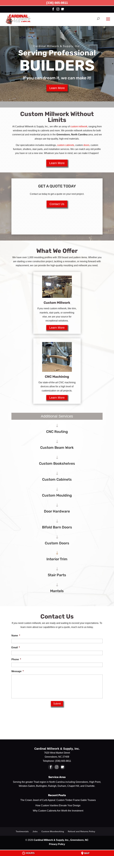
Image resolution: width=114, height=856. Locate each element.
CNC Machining (57, 377)
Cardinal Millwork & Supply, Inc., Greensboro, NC (61, 840)
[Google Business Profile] (62, 767)
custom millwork (78, 126)
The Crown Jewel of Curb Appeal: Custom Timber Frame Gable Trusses (58, 800)
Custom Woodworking (52, 831)
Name (15, 635)
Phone (16, 659)
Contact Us (57, 204)
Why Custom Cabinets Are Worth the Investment (58, 810)
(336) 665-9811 (57, 3)
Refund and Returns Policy (81, 831)
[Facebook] (53, 9)
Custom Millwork (57, 303)
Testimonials (22, 831)
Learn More (57, 88)
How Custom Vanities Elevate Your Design (57, 805)
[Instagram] (57, 9)
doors (86, 145)
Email (15, 647)
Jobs (35, 831)
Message (17, 671)
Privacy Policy (57, 844)
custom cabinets (65, 145)
